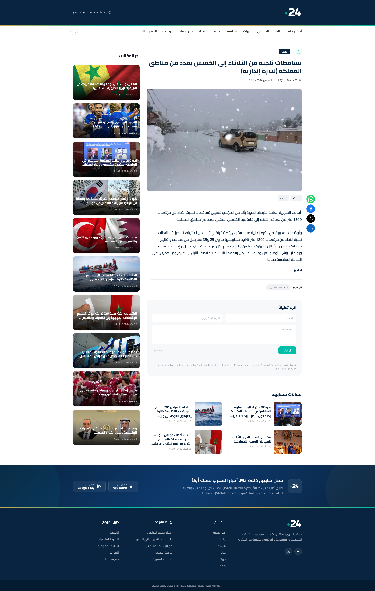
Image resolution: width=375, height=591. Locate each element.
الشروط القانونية (109, 539)
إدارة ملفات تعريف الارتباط (165, 585)
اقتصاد (203, 31)
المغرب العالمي (268, 31)
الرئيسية (114, 532)
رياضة (166, 31)
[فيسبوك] (298, 551)
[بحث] (74, 31)
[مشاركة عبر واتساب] (310, 199)
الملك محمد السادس (159, 532)
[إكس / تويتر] (288, 551)
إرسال (287, 350)
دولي (223, 552)
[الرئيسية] (299, 52)
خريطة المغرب (163, 552)
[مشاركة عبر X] (310, 218)
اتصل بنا (114, 552)
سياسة (232, 31)
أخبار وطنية (294, 31)
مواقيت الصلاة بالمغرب (158, 546)
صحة (217, 31)
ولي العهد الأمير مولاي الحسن (154, 539)
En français (112, 559)
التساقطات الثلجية (278, 287)
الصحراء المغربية (145, 31)
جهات (247, 31)
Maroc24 (292, 80)
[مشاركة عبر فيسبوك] (310, 208)
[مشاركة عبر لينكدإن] (310, 228)
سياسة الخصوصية (108, 546)
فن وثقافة (185, 31)
